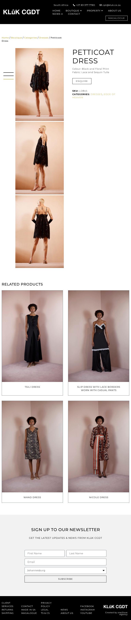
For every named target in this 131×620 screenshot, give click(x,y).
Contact (27, 606)
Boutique (16, 37)
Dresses (43, 37)
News (64, 609)
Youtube (86, 613)
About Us (67, 613)
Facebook (87, 606)
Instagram (87, 609)
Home (5, 37)
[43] (39, 84)
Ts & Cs (45, 613)
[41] (39, 231)
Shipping (8, 613)
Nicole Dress (98, 497)
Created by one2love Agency (116, 613)
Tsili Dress (32, 387)
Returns (7, 609)
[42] (39, 158)
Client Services (7, 605)
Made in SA (28, 609)
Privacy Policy (46, 605)
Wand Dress (32, 497)
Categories (30, 37)
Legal (45, 609)
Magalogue (29, 613)
